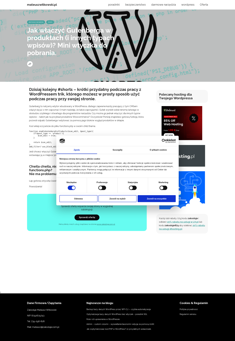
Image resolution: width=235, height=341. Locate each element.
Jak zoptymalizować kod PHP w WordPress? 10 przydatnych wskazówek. (118, 329)
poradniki (114, 4)
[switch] (102, 188)
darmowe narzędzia (163, 4)
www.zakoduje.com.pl (106, 224)
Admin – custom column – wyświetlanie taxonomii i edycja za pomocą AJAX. (120, 324)
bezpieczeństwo (135, 4)
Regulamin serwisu (188, 314)
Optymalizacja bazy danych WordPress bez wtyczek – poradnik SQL (116, 314)
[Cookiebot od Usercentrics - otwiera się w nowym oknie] (164, 141)
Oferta (204, 4)
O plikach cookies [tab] (158, 150)
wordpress (187, 4)
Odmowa (78, 198)
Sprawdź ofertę (87, 217)
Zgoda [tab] (77, 150)
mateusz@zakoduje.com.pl (45, 327)
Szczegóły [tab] (118, 150)
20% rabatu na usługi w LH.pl (183, 222)
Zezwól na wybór (117, 198)
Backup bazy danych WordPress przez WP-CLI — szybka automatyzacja (118, 309)
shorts (50, 22)
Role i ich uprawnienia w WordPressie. (103, 319)
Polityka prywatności (189, 309)
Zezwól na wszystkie (156, 198)
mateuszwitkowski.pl (42, 4)
